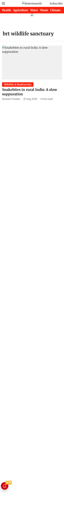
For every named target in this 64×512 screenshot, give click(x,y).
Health (6, 10)
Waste (44, 10)
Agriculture (20, 10)
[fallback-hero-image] (32, 62)
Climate (55, 10)
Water (34, 10)
